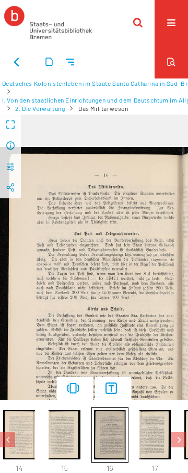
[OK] (138, 22)
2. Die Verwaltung (40, 108)
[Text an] (113, 388)
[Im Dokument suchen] (171, 61)
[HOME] (48, 22)
